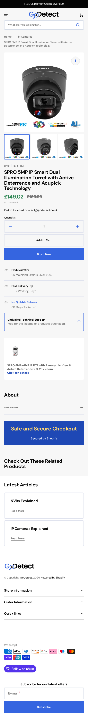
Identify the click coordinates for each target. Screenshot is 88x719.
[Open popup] (31, 286)
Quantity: (10, 217)
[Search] (78, 24)
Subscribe (44, 707)
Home (8, 36)
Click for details (18, 373)
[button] (5, 15)
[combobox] (44, 25)
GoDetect (26, 577)
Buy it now (44, 254)
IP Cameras (25, 36)
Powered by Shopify (53, 577)
